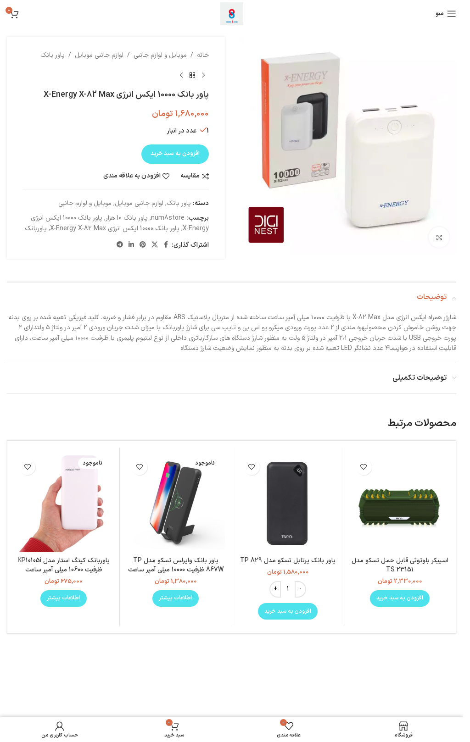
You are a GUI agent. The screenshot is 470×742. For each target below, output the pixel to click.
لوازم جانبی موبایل (99, 55)
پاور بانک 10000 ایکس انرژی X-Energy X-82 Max (114, 228)
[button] (400, 598)
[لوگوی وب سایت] (231, 13)
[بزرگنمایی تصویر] (439, 237)
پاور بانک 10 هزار (127, 218)
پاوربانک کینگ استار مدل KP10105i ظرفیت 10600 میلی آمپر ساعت (64, 565)
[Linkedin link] (131, 245)
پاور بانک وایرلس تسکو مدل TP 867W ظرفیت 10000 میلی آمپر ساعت (176, 565)
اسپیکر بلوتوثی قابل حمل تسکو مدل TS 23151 (400, 565)
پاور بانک (52, 55)
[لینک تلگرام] (120, 245)
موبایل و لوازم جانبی (160, 55)
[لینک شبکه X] (155, 245)
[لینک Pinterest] (143, 245)
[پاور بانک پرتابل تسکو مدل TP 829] (288, 503)
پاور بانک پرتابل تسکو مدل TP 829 (288, 560)
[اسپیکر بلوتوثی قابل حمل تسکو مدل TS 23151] (400, 503)
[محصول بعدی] (181, 75)
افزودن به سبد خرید (175, 153)
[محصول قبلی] (203, 75)
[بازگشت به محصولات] (192, 75)
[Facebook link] (166, 245)
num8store (168, 218)
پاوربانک (36, 228)
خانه (203, 55)
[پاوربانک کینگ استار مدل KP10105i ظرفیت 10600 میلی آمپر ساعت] (63, 503)
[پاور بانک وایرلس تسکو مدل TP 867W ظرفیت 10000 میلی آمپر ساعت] (175, 503)
